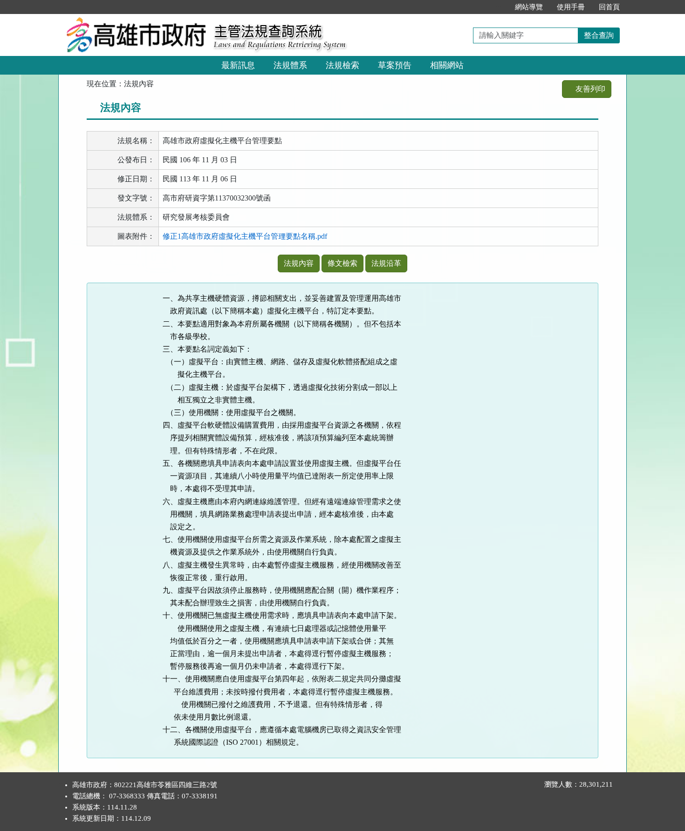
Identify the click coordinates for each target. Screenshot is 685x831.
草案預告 (394, 65)
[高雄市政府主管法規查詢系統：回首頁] (132, 19)
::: (498, 7)
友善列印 (589, 89)
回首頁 (609, 7)
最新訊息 (238, 65)
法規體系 (290, 65)
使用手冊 (571, 7)
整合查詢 (599, 35)
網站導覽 (529, 7)
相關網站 (447, 65)
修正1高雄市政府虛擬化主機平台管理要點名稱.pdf (245, 236)
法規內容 (299, 263)
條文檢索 (342, 263)
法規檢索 (342, 65)
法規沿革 (386, 263)
